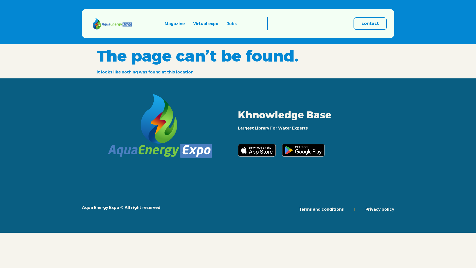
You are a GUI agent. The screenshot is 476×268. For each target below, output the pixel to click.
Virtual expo (205, 23)
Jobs (232, 23)
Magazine (175, 23)
